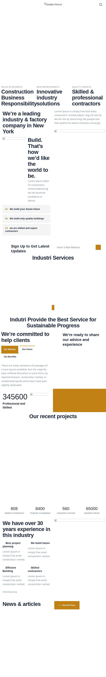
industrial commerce (53, 289)
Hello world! (53, 622)
